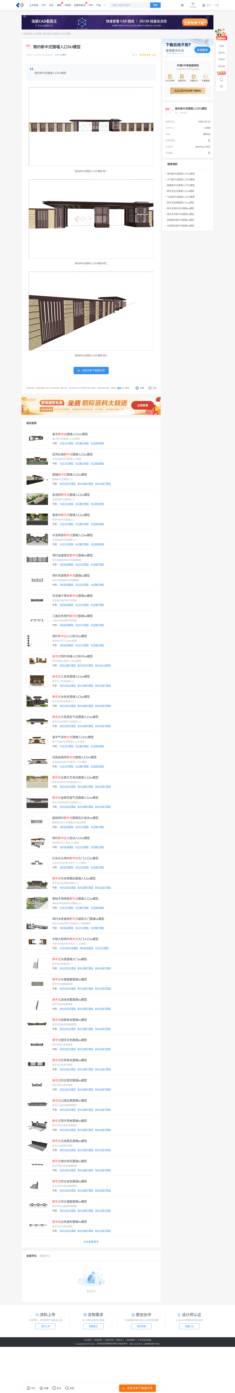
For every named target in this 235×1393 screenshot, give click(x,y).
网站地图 (131, 1340)
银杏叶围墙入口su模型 (71, 515)
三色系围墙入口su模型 (71, 676)
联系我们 (98, 1340)
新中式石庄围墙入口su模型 (180, 191)
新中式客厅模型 (103, 483)
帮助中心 (120, 1340)
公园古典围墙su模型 (69, 1100)
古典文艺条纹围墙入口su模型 (75, 777)
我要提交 (93, 1326)
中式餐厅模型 (82, 443)
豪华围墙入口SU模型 (70, 434)
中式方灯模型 (66, 443)
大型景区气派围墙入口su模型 (75, 717)
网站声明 (109, 1340)
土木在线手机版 (144, 1340)
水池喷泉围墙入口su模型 (72, 535)
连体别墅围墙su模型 (69, 999)
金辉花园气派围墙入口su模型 (75, 797)
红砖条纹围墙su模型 (69, 1060)
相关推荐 (31, 423)
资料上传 (45, 1326)
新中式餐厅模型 (85, 483)
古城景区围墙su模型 (69, 1141)
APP (91, 5)
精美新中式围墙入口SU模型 (181, 185)
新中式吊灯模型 (68, 483)
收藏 (142, 388)
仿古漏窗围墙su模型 (69, 1201)
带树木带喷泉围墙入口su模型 (75, 898)
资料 (43, 5)
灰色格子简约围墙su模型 (72, 595)
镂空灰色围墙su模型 (69, 1040)
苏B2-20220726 (136, 1344)
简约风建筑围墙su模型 (71, 575)
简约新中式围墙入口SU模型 (57, 33)
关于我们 (88, 1340)
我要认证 (189, 1326)
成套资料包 (79, 5)
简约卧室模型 (66, 564)
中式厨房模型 (97, 443)
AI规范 (67, 5)
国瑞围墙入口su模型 (69, 474)
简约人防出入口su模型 (71, 838)
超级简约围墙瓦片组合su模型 (75, 818)
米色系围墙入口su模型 (71, 696)
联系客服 (141, 1326)
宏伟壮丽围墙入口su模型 (72, 454)
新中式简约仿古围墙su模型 (180, 208)
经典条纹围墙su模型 (69, 1020)
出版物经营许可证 (152, 1344)
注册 (215, 5)
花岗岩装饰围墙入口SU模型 (74, 757)
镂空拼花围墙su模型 (69, 1161)
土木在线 (33, 5)
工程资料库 (27, 33)
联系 (119, 388)
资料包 (221, 52)
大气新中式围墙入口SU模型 (181, 179)
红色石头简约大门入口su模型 (75, 858)
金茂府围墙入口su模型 (71, 494)
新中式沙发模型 (103, 665)
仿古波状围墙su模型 (69, 1181)
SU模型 (38, 33)
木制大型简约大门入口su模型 (75, 939)
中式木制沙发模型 (69, 948)
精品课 (221, 66)
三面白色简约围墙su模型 (72, 616)
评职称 (221, 59)
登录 (208, 5)
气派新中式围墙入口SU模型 (181, 197)
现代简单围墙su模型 (69, 1120)
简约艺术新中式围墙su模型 (180, 214)
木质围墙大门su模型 (69, 959)
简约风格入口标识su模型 (72, 656)
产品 (98, 5)
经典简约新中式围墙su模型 (180, 220)
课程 (59, 5)
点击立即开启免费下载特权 (187, 90)
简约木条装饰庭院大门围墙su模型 (78, 919)
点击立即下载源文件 (140, 1388)
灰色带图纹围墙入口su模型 (74, 878)
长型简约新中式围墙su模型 (180, 225)
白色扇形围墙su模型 (69, 1221)
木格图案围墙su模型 (69, 979)
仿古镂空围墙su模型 (69, 1080)
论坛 (51, 5)
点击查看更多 (91, 1241)
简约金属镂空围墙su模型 (72, 555)
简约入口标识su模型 (69, 636)
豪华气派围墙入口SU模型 (73, 737)
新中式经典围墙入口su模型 (180, 202)
